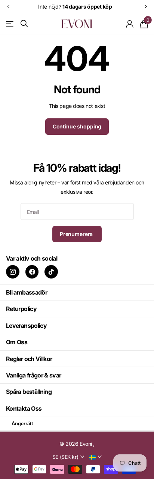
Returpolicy (21, 308)
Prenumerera (77, 234)
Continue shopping (77, 126)
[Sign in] (130, 24)
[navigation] (8, 6)
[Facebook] (32, 272)
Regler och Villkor (29, 359)
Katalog (10, 24)
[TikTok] (51, 272)
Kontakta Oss (23, 408)
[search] (24, 23)
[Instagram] (12, 272)
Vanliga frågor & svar (33, 375)
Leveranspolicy (26, 325)
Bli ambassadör (26, 292)
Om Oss (16, 342)
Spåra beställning (29, 391)
